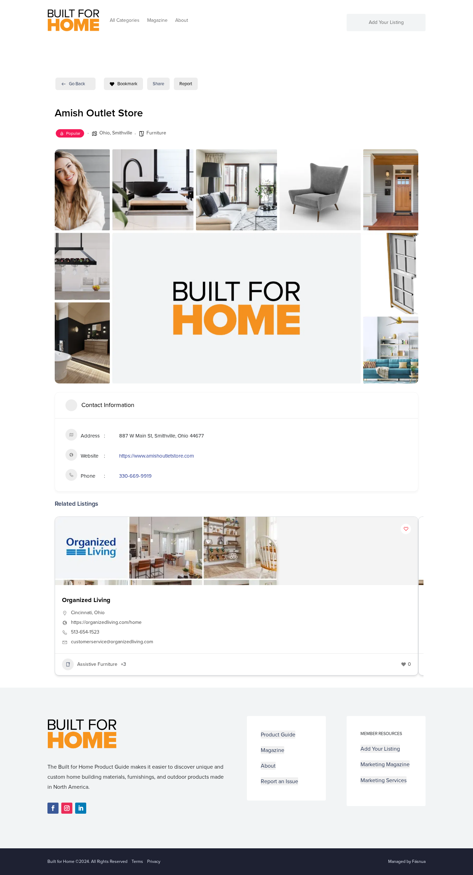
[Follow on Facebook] (53, 808)
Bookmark (127, 83)
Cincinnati (81, 612)
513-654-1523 (85, 632)
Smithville (122, 132)
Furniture (156, 132)
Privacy (153, 861)
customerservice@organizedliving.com (112, 642)
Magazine (157, 20)
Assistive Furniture (97, 664)
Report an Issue (279, 781)
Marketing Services (383, 780)
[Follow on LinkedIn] (80, 808)
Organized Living (86, 599)
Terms (137, 861)
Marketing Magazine (385, 764)
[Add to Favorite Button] (406, 529)
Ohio (104, 132)
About (181, 20)
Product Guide (278, 735)
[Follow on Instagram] (66, 808)
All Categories (125, 20)
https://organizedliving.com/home (106, 622)
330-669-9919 (135, 476)
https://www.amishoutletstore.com (156, 456)
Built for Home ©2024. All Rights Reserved (89, 861)
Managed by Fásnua (407, 861)
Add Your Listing (386, 23)
